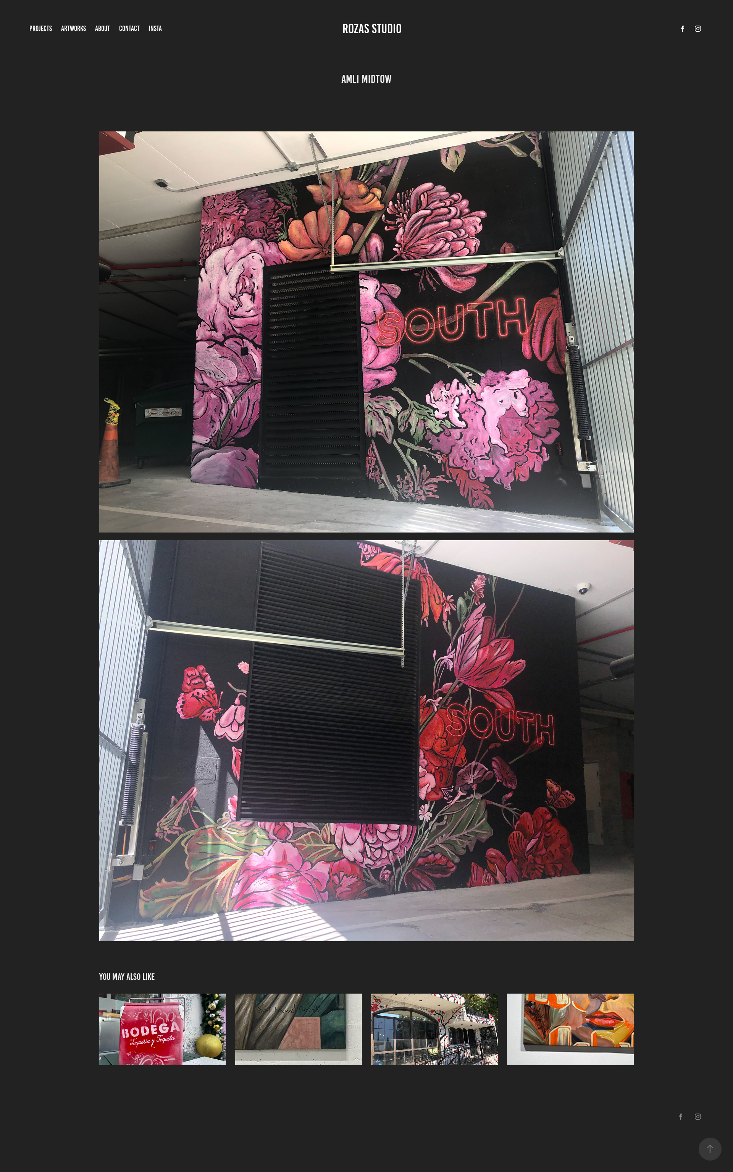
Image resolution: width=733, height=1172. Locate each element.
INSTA (155, 28)
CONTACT (129, 28)
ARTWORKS (73, 28)
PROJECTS (40, 28)
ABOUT (102, 28)
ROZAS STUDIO (373, 28)
